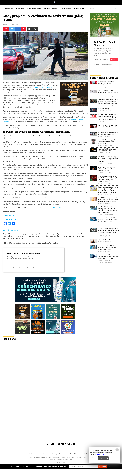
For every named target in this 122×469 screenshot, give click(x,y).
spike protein (36, 236)
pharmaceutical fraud (23, 236)
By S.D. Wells (108, 183)
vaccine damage (68, 236)
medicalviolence (65, 8)
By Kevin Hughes (108, 194)
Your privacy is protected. (13, 267)
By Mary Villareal (109, 145)
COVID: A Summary (103, 109)
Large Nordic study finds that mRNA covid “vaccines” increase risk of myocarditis (107, 168)
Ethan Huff (18, 25)
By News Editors (108, 110)
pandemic (6, 236)
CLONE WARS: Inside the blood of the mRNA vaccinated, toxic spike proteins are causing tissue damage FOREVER (108, 178)
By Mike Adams (108, 121)
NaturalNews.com (9, 219)
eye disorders (64, 234)
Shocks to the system (104, 239)
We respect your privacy (51, 457)
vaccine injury (80, 236)
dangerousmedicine (50, 8)
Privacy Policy (61, 462)
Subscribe (102, 466)
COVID (56, 234)
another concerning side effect (42, 87)
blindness (49, 234)
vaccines (6, 238)
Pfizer (13, 236)
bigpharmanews (79, 8)
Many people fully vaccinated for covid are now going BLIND (108, 133)
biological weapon (39, 234)
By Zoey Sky (107, 251)
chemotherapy (21, 8)
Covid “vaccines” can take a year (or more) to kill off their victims (108, 126)
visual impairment (16, 238)
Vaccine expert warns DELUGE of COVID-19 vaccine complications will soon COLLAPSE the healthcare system (107, 220)
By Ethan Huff (108, 87)
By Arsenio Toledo (109, 163)
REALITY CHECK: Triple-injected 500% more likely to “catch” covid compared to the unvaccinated (108, 199)
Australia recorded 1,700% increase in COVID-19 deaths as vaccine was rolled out (107, 247)
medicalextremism (35, 8)
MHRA (80, 234)
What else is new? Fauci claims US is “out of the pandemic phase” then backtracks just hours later (108, 101)
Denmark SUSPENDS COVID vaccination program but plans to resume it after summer (108, 92)
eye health (73, 234)
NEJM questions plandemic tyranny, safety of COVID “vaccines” (106, 83)
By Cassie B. (107, 152)
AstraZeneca (18, 234)
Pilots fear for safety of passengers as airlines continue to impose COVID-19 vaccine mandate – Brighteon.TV (108, 257)
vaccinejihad (9, 8)
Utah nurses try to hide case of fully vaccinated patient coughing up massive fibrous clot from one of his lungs (108, 159)
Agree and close (103, 458)
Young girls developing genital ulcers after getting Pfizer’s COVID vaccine (107, 141)
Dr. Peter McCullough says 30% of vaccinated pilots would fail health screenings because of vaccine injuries (108, 231)
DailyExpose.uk (8, 215)
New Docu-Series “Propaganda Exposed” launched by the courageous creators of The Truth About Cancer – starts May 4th (108, 117)
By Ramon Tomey (109, 96)
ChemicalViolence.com (61, 208)
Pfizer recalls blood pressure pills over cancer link (107, 150)
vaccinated (58, 236)
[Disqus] (45, 366)
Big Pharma (28, 234)
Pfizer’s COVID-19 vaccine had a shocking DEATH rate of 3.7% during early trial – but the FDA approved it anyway (107, 209)
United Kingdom (47, 236)
